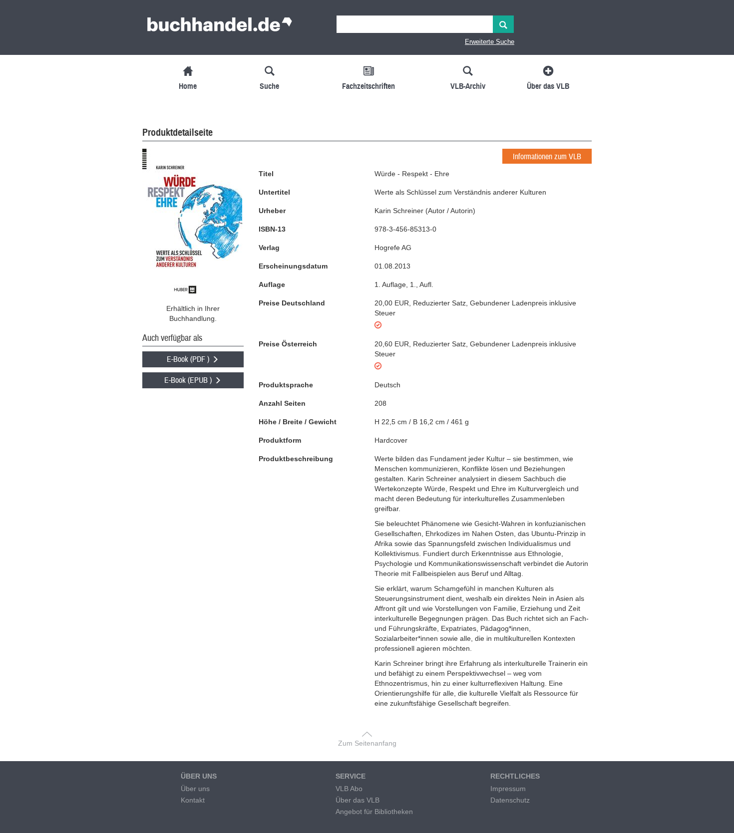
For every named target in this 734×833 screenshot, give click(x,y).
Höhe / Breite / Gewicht (298, 422)
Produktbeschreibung (296, 459)
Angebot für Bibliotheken (374, 812)
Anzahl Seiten (282, 403)
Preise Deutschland (292, 303)
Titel (266, 174)
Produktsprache (286, 385)
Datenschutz (510, 800)
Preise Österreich (288, 344)
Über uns (195, 789)
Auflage (272, 284)
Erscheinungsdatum (293, 266)
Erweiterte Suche (489, 41)
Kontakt (193, 800)
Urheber (272, 211)
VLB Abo (349, 789)
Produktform (280, 440)
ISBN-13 (272, 229)
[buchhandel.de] (219, 27)
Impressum (508, 789)
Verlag (269, 248)
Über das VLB (357, 800)
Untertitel (274, 192)
